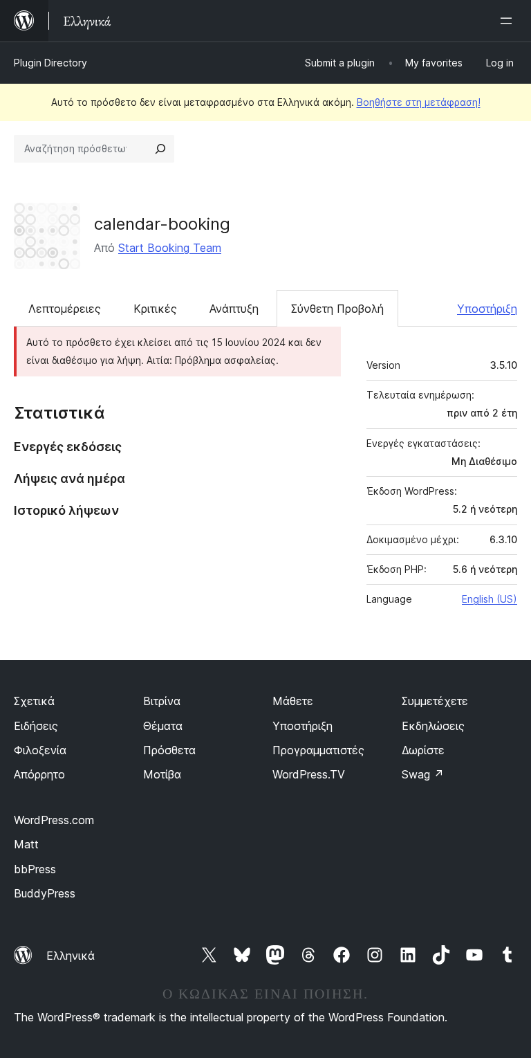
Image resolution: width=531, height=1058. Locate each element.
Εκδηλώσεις (433, 726)
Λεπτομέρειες (64, 309)
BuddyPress (44, 893)
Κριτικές (155, 309)
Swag (423, 774)
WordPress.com (54, 820)
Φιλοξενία (40, 750)
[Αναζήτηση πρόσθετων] (160, 149)
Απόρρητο (39, 774)
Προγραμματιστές (318, 750)
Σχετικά (34, 701)
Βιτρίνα (161, 701)
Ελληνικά (70, 956)
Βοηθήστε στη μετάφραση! (419, 102)
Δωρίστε (423, 750)
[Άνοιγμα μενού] (509, 21)
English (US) (489, 599)
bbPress (35, 869)
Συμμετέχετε (435, 701)
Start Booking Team (169, 248)
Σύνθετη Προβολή (337, 309)
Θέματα (163, 726)
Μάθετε (292, 701)
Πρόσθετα (169, 750)
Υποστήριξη (487, 309)
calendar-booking (162, 224)
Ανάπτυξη (234, 309)
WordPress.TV (308, 774)
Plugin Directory (50, 63)
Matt (26, 844)
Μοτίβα (162, 774)
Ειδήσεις (36, 726)
